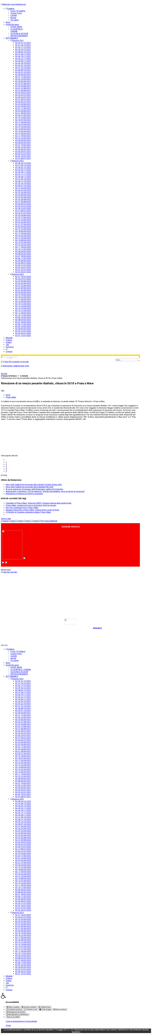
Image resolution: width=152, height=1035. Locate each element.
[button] (76, 996)
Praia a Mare (11, 397)
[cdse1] (27, 521)
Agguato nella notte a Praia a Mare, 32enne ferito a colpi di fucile (32, 510)
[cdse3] (20, 521)
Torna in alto (6, 519)
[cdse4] (5, 521)
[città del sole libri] (9, 572)
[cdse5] (35, 521)
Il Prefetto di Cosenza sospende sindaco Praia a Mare (28, 512)
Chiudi (8, 1025)
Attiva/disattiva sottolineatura (18, 1014)
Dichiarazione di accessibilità (70, 640)
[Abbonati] (13, 558)
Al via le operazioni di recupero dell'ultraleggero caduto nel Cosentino (34, 489)
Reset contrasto (60, 1009)
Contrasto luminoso (15, 1009)
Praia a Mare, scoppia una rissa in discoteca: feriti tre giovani (31, 505)
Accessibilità (12, 1002)
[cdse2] (12, 521)
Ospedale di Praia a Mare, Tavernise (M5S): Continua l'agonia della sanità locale (38, 503)
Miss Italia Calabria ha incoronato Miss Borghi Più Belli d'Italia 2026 (34, 484)
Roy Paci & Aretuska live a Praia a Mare (22, 508)
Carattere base (45, 1007)
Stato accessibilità (13, 1017)
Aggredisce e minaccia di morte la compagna (24, 494)
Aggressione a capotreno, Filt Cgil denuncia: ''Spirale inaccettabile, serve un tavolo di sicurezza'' (45, 491)
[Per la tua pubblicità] (48, 521)
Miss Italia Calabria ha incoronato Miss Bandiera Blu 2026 (29, 487)
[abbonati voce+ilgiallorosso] (13, 4)
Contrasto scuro (31, 1009)
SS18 (8, 395)
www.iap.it (97, 628)
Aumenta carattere (29, 1007)
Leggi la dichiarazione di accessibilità (21, 1021)
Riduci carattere (13, 1007)
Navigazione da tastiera (16, 1012)
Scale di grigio (46, 1009)
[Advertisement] (19, 437)
